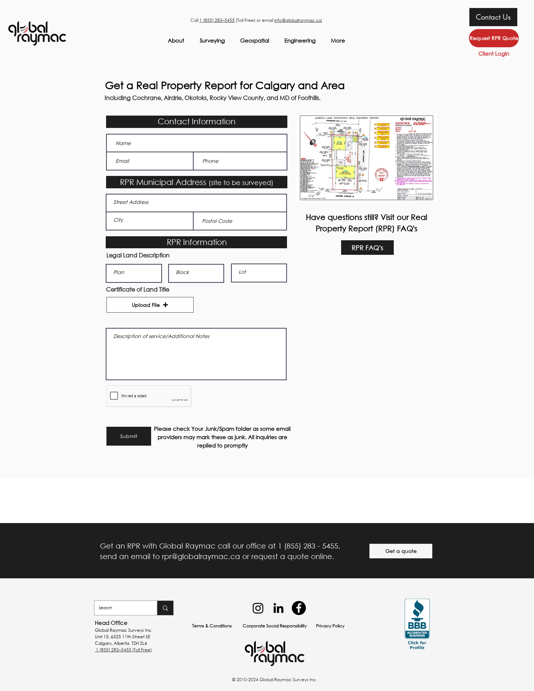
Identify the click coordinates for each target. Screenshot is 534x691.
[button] (150, 305)
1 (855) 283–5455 (217, 20)
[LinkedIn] (278, 608)
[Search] (165, 608)
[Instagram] (258, 608)
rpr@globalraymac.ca (201, 556)
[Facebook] (299, 608)
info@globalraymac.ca (298, 20)
